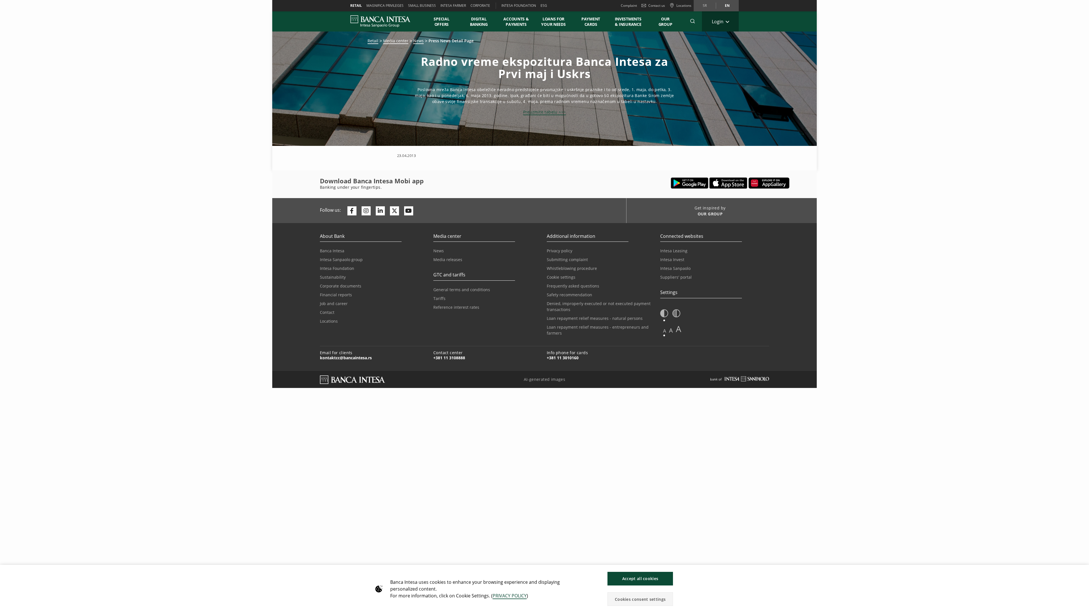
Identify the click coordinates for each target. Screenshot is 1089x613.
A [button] (664, 331)
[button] (692, 21)
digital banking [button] (479, 21)
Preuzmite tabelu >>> (544, 112)
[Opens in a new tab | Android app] (689, 183)
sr (705, 5)
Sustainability (333, 277)
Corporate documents (340, 286)
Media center (395, 40)
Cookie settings (561, 277)
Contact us (656, 5)
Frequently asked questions (573, 286)
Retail (373, 40)
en (727, 5)
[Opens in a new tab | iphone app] (728, 183)
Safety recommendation (569, 294)
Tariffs (439, 298)
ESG (544, 5)
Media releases (447, 259)
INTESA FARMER (453, 5)
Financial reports (336, 294)
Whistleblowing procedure (572, 268)
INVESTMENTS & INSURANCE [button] (628, 21)
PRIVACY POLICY (510, 596)
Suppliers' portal (676, 277)
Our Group (665, 21)
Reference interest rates (456, 307)
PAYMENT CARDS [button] (590, 21)
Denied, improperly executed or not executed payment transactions (599, 306)
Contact (327, 312)
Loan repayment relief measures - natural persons (595, 318)
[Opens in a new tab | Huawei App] (769, 183)
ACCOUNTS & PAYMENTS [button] (516, 21)
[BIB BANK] (383, 21)
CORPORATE (480, 5)
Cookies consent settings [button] (640, 599)
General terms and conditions (461, 289)
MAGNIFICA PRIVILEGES (385, 5)
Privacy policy (559, 250)
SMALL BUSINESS (422, 5)
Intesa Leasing (673, 250)
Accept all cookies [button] (640, 578)
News (418, 40)
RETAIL (356, 5)
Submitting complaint (567, 259)
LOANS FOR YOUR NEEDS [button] (553, 21)
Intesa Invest (672, 259)
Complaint (629, 5)
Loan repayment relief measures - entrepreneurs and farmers (598, 330)
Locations (329, 321)
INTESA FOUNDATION (518, 5)
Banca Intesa (332, 250)
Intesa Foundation (337, 268)
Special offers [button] (441, 21)
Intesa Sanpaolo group (341, 259)
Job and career (334, 303)
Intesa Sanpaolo (675, 268)
